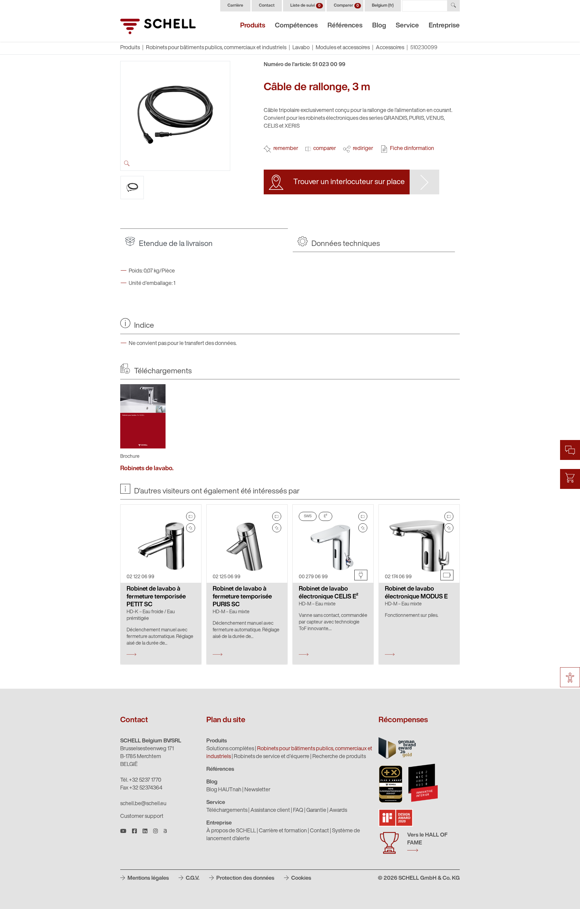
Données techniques (345, 244)
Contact (267, 5)
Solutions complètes (230, 749)
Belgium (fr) (383, 5)
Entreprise (444, 25)
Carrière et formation (283, 831)
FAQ (298, 810)
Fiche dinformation (412, 149)
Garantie (316, 810)
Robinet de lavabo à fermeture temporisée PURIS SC (242, 597)
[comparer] (190, 516)
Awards (338, 810)
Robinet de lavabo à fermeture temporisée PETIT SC (156, 597)
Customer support (141, 816)
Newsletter (257, 790)
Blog (379, 25)
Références (344, 25)
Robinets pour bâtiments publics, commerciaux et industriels (216, 48)
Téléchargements (226, 810)
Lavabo (301, 48)
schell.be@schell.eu (143, 804)
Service (407, 25)
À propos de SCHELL (231, 831)
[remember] (190, 527)
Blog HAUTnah (223, 790)
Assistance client (270, 810)
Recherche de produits (339, 757)
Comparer (346, 5)
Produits (252, 25)
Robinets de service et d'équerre (271, 757)
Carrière (235, 5)
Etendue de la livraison (175, 244)
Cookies (300, 878)
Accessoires (390, 48)
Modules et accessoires (343, 48)
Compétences (296, 25)
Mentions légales (147, 878)
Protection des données (244, 878)
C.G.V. (192, 878)
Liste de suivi (305, 5)
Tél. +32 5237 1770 (140, 780)
